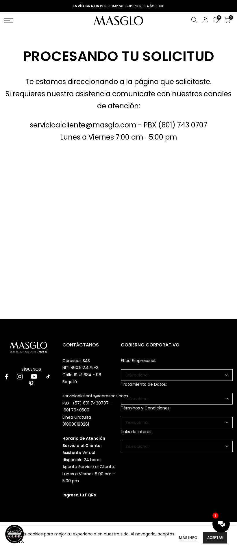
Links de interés (136, 432)
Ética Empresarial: (138, 360)
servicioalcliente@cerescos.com (95, 396)
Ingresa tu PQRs (79, 495)
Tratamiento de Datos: (144, 384)
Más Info (188, 537)
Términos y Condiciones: (146, 408)
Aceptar (215, 537)
